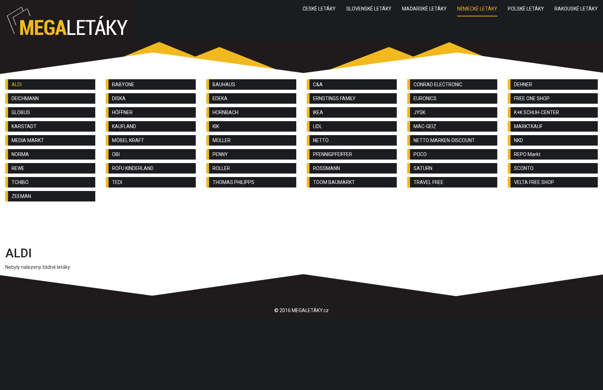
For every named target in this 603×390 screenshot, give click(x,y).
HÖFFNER (122, 112)
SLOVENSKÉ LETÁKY (369, 9)
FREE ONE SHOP (532, 98)
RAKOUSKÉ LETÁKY (576, 9)
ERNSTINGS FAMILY (334, 98)
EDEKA (220, 98)
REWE (18, 168)
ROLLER (221, 168)
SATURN (423, 168)
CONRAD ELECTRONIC (438, 84)
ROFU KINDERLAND (133, 168)
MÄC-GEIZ (425, 126)
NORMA (20, 154)
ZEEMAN (21, 196)
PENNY (220, 154)
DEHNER (523, 84)
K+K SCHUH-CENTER (536, 112)
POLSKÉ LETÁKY (526, 9)
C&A (318, 84)
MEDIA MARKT (28, 140)
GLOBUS (21, 112)
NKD (518, 140)
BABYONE (123, 84)
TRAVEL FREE (429, 182)
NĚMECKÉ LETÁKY (477, 9)
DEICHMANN (25, 98)
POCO (420, 154)
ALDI (17, 84)
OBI (116, 154)
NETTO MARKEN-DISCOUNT (444, 140)
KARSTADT (24, 126)
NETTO (321, 140)
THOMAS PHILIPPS (233, 182)
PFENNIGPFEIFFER (332, 154)
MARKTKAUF (528, 126)
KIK (216, 126)
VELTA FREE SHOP (534, 182)
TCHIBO (20, 182)
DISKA (119, 98)
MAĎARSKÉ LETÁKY (424, 9)
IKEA (318, 112)
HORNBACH (225, 112)
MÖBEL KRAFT (128, 140)
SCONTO (524, 168)
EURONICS (425, 98)
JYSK (419, 112)
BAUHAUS (224, 84)
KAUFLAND (124, 126)
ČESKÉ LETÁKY (319, 9)
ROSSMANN (326, 168)
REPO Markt (527, 154)
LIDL (317, 126)
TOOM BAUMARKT (334, 182)
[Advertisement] (301, 226)
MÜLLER (222, 140)
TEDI (117, 182)
